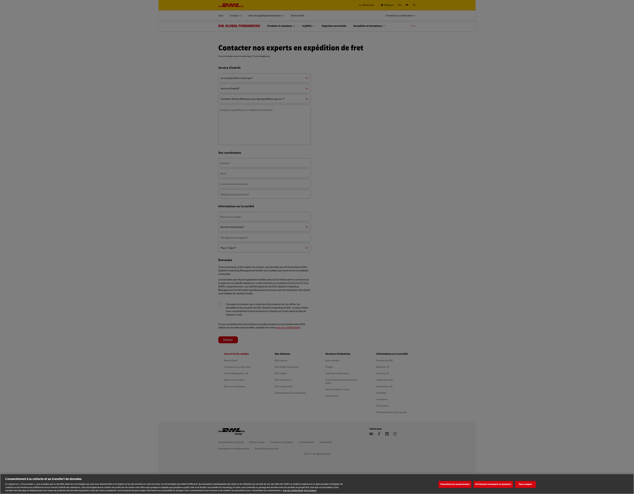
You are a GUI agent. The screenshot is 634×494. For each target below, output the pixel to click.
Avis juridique (310, 490)
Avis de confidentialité (293, 490)
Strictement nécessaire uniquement (493, 484)
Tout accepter (525, 484)
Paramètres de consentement (455, 484)
